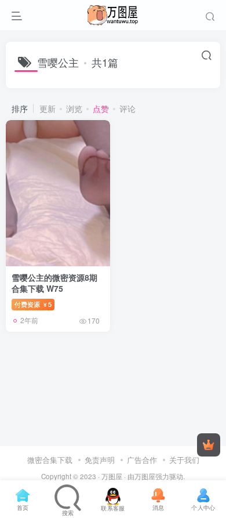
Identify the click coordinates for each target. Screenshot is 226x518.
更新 (47, 108)
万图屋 (111, 476)
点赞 (101, 108)
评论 (127, 108)
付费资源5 (33, 304)
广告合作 (142, 459)
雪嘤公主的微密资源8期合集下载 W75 (54, 283)
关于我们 (184, 459)
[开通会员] (208, 445)
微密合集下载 (49, 459)
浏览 (74, 108)
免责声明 (100, 459)
